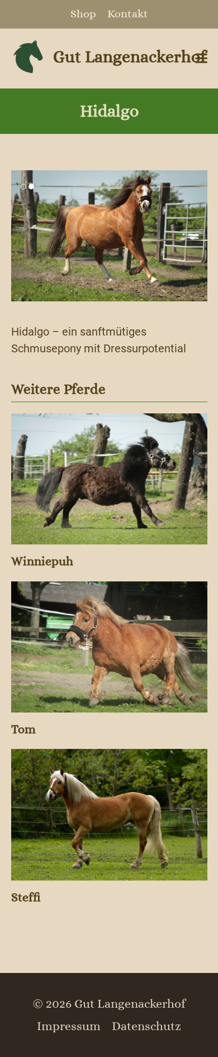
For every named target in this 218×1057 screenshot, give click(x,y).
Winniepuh (42, 561)
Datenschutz (146, 1026)
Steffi (26, 897)
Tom (23, 729)
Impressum (69, 1026)
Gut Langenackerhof (129, 56)
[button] (201, 58)
